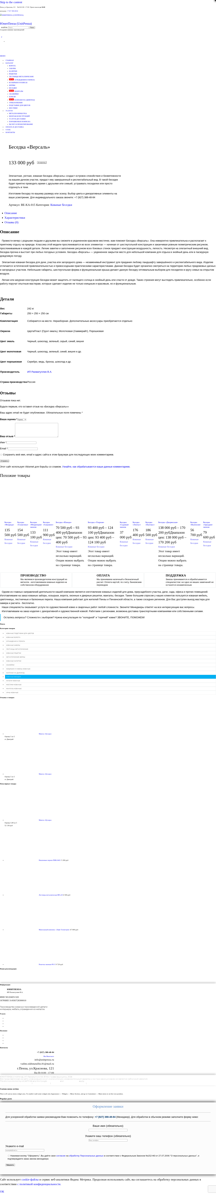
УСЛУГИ (9, 111)
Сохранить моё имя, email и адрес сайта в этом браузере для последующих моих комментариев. (58, 454)
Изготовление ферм (29, 1024)
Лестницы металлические (21, 76)
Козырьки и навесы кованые (18, 669)
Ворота (12, 66)
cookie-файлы (30, 1179)
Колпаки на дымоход (25, 100)
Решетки (13, 74)
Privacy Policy (53, 1081)
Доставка (29, 1035)
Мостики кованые (13, 684)
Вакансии (29, 1043)
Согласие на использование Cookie (68, 1083)
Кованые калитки (13, 661)
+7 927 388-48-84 (12, 11)
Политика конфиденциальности (15, 1083)
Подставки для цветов (19, 105)
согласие (60, 1156)
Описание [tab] (10, 213)
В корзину (42, 162)
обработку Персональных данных (86, 1156)
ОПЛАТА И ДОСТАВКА (15, 127)
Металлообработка (18, 113)
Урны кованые (16, 103)
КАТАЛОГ (9, 63)
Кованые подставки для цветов (20, 633)
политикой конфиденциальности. (40, 1184)
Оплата (29, 1040)
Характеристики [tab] (14, 217)
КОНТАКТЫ (10, 132)
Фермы (12, 85)
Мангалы (19, 91)
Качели (12, 97)
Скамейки (14, 94)
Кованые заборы (13, 645)
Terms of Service (71, 1081)
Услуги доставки (17, 119)
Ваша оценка (8, 419)
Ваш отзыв (7, 436)
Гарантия (29, 1038)
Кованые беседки (61, 204)
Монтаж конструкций (19, 116)
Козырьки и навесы (18, 82)
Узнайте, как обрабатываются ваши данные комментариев (96, 466)
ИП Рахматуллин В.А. (39, 371)
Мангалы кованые (14, 688)
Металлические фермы (15, 657)
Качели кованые (13, 681)
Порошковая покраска (19, 121)
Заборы (12, 68)
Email (4, 448)
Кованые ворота (13, 637)
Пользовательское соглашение (102, 1083)
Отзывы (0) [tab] (11, 222)
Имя (3, 442)
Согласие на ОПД (41, 1083)
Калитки (13, 71)
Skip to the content (11, 2)
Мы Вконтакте (48, 1056)
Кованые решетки (13, 653)
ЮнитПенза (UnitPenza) (16, 23)
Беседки (13, 88)
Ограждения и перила (25, 80)
